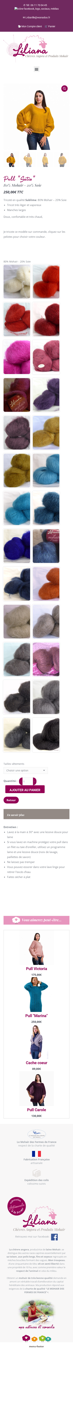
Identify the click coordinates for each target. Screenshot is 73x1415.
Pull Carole (36, 1110)
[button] (37, 69)
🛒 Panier (50, 26)
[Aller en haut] (67, 1409)
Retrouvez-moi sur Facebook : (33, 1236)
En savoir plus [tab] (15, 815)
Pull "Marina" (36, 1016)
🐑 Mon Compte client (30, 26)
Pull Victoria (36, 968)
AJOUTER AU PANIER (25, 790)
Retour (11, 800)
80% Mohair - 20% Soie (17, 261)
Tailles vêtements (14, 764)
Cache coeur (36, 1063)
